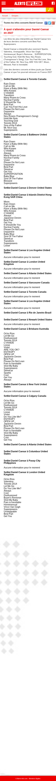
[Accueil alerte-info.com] (28, 3)
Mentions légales (34, 778)
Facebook (46, 23)
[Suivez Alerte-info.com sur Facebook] (53, 3)
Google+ (53, 23)
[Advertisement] (28, 645)
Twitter (49, 23)
